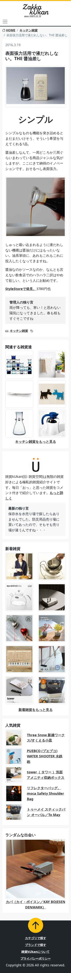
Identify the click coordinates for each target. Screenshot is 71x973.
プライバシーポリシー (35, 958)
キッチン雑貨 (29, 30)
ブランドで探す (35, 945)
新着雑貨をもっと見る (36, 709)
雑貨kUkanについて (35, 952)
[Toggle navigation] (5, 21)
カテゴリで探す (35, 938)
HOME (10, 30)
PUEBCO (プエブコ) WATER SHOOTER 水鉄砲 (44, 756)
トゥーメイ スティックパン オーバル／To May (46, 812)
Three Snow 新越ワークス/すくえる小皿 (46, 738)
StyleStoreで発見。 (20, 288)
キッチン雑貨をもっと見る (35, 441)
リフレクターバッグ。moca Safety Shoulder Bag (45, 793)
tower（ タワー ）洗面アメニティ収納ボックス (45, 775)
